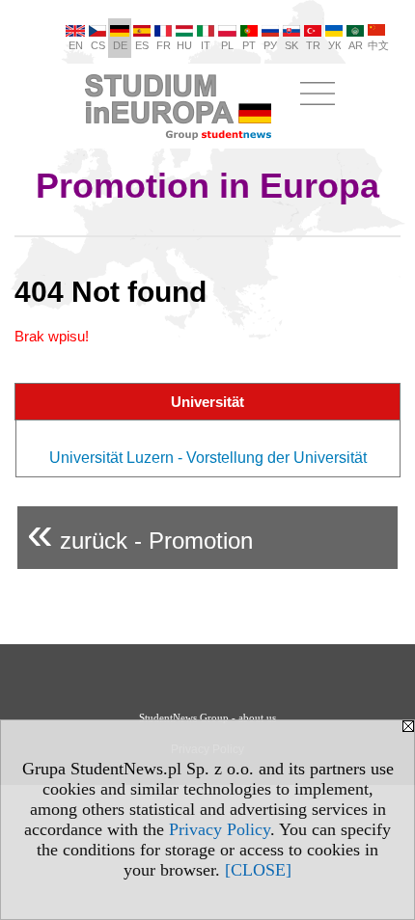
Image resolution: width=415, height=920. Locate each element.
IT (205, 45)
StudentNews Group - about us (207, 717)
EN (76, 45)
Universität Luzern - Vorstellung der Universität (208, 457)
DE (120, 45)
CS (98, 45)
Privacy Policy (219, 829)
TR (313, 45)
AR (355, 45)
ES (142, 45)
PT (249, 45)
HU (184, 45)
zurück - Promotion (140, 532)
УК (334, 45)
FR (163, 45)
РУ (270, 45)
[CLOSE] (258, 869)
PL (227, 45)
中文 (378, 45)
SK (291, 45)
